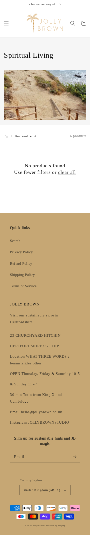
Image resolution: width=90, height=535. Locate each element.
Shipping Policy (22, 275)
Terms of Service (23, 286)
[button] (6, 23)
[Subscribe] (74, 456)
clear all (67, 172)
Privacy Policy (21, 252)
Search (15, 241)
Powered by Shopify (56, 526)
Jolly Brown (39, 526)
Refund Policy (21, 264)
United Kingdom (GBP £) (42, 490)
